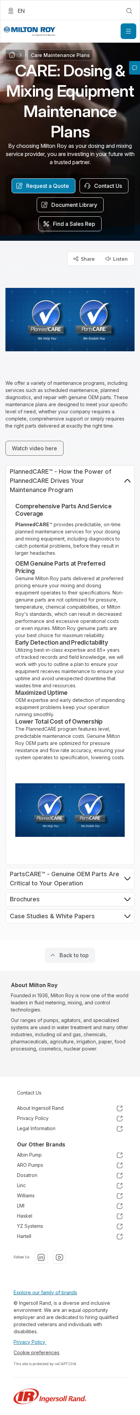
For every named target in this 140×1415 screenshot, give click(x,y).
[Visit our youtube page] (59, 1257)
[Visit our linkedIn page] (41, 1257)
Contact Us (29, 1093)
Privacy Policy (30, 1342)
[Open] (128, 31)
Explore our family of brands (45, 1292)
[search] (129, 11)
